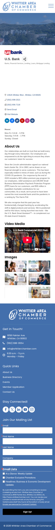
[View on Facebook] (12, 122)
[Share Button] (25, 59)
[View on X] (17, 122)
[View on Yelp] (22, 122)
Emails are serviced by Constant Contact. (20, 504)
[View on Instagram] (27, 122)
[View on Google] (32, 122)
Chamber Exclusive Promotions (21, 477)
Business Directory (12, 377)
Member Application (13, 387)
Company (8, 458)
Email (5, 426)
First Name (8, 436)
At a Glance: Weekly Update (19, 473)
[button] (50, 6)
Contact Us (9, 391)
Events (6, 382)
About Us (7, 372)
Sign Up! (27, 511)
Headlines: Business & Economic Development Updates (28, 483)
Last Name (8, 447)
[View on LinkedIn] (7, 122)
